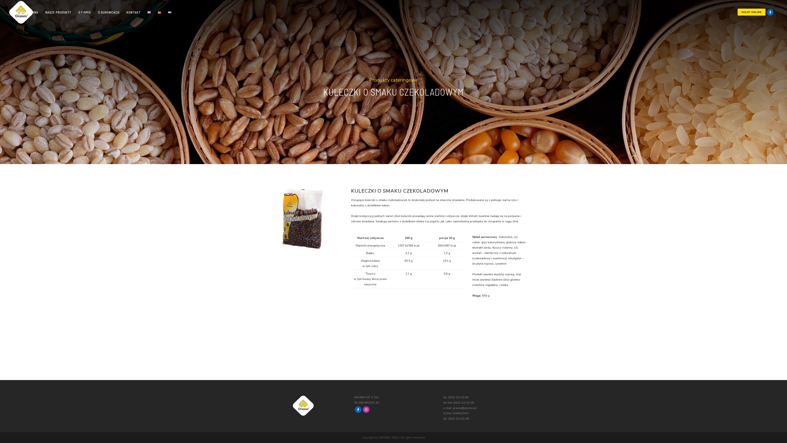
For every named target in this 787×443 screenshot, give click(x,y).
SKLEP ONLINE (752, 12)
